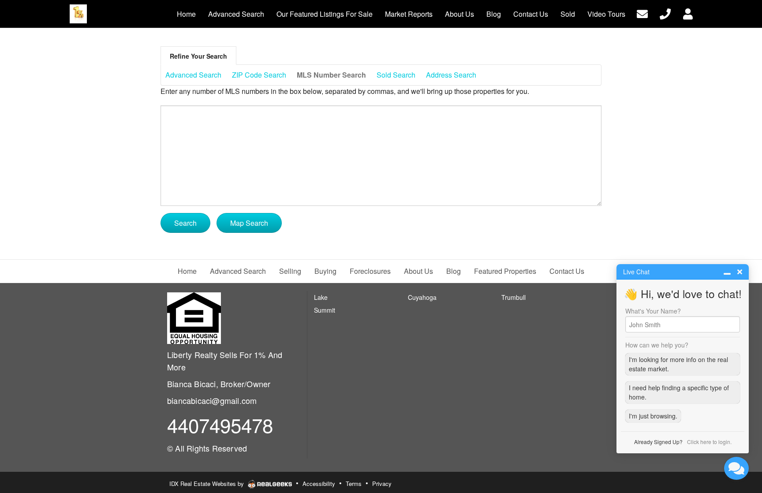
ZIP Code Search (259, 75)
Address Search (451, 75)
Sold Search (396, 75)
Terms (354, 483)
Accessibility (319, 483)
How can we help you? (656, 345)
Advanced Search (193, 75)
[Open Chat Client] (736, 468)
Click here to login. (709, 441)
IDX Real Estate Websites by (207, 483)
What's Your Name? (653, 311)
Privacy (382, 483)
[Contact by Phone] (665, 13)
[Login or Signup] (688, 13)
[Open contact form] (642, 13)
